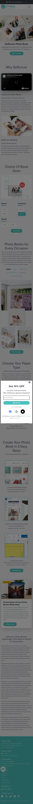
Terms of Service (26, 416)
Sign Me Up (16, 403)
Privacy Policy (16, 418)
